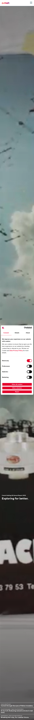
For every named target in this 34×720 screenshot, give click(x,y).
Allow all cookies (17, 384)
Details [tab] (17, 333)
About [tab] (28, 333)
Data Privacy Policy (16, 350)
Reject (17, 391)
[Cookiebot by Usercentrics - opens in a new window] (24, 328)
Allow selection (17, 388)
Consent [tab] (6, 333)
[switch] (29, 366)
